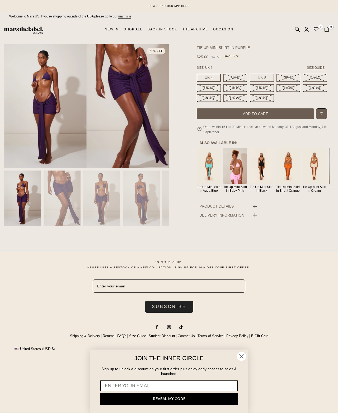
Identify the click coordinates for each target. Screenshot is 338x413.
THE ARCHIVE (195, 29)
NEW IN (112, 29)
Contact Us (186, 336)
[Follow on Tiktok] (181, 327)
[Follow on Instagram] (169, 327)
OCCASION (223, 29)
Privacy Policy (237, 336)
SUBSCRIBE (169, 306)
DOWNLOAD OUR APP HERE (169, 5)
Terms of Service (211, 336)
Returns (109, 336)
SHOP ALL (133, 29)
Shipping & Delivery (85, 336)
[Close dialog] (241, 356)
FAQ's (121, 336)
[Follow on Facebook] (157, 327)
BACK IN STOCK (162, 29)
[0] (316, 29)
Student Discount (162, 336)
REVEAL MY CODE (169, 398)
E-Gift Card (259, 336)
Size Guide (137, 336)
